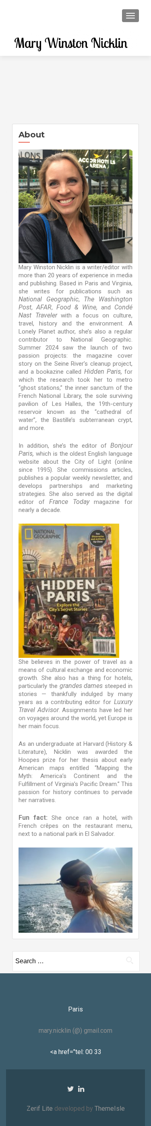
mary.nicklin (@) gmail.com (75, 1030)
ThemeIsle (110, 1108)
